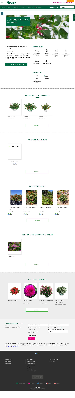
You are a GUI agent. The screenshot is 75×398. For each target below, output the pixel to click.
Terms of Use (8, 346)
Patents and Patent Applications (32, 370)
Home (7, 9)
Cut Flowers (32, 329)
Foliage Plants (32, 332)
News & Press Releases (31, 361)
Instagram (57, 383)
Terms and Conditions (31, 363)
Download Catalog (54, 7)
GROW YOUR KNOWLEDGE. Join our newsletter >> (62, 2)
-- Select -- (51, 331)
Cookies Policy (29, 368)
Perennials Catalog (8, 361)
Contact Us (37, 387)
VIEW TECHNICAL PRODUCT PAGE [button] (16, 64)
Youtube (49, 383)
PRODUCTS (9, 7)
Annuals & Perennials (34, 331)
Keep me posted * (33, 335)
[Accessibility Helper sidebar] (2, 13)
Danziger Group (52, 361)
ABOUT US (3, 7)
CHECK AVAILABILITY (38, 7)
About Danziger (30, 359)
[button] (2, 2)
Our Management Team (53, 359)
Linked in (41, 383)
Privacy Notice (15, 346)
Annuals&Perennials (22, 383)
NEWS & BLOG (16, 7)
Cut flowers (32, 383)
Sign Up (31, 338)
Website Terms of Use (31, 365)
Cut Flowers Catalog (8, 359)
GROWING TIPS (23, 7)
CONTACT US (30, 7)
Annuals (11, 9)
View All (36, 125)
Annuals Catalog (8, 363)
